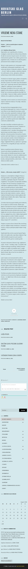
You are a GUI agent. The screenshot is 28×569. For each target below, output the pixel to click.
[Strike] (7, 389)
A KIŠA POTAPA (5, 334)
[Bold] (2, 389)
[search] (26, 18)
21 (17, 515)
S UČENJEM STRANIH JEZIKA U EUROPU (11, 355)
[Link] (15, 389)
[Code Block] (14, 389)
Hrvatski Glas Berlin (12, 10)
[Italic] (4, 389)
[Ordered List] (9, 389)
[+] (18, 388)
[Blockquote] (12, 389)
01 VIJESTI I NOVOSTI (12, 319)
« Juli (2, 524)
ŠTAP (4, 369)
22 (21, 515)
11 (6, 512)
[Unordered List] (10, 389)
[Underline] (5, 389)
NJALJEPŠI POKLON (13, 546)
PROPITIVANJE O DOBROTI (21, 369)
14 (17, 512)
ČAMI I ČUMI (16, 543)
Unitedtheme (20, 566)
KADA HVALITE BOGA (14, 549)
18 (6, 515)
